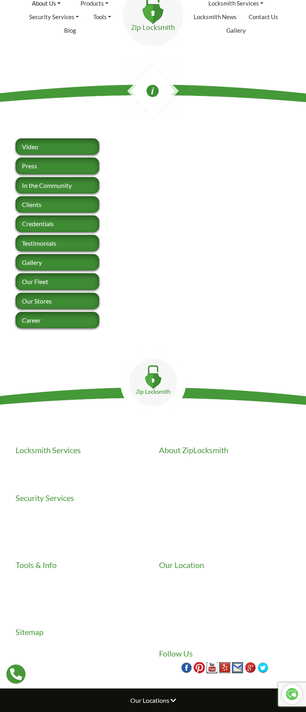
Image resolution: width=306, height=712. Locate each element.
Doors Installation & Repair (53, 520)
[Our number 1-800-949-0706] (16, 674)
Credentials (38, 223)
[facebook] (186, 667)
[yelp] (224, 667)
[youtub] (212, 667)
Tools (100, 16)
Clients (31, 204)
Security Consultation (45, 548)
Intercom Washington (45, 529)
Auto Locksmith (37, 481)
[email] (237, 667)
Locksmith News (215, 16)
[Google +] (250, 667)
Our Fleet (35, 281)
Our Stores (37, 301)
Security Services (52, 16)
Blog (70, 30)
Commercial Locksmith (47, 472)
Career (31, 320)
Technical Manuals (41, 615)
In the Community (47, 185)
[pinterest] (199, 667)
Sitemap (27, 644)
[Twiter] (263, 667)
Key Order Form (38, 577)
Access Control (36, 510)
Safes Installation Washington (56, 539)
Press (29, 166)
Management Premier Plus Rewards (65, 596)
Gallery (236, 30)
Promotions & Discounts (49, 606)
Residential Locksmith (46, 462)
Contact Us (263, 16)
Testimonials (39, 243)
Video (30, 146)
